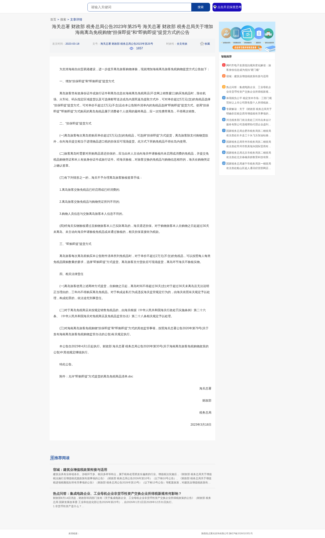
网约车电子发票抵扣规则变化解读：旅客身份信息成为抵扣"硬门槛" (248, 67)
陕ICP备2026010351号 (241, 533)
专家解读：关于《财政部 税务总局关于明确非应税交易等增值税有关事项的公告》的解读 (249, 111)
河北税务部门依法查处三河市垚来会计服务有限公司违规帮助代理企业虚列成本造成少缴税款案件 (248, 122)
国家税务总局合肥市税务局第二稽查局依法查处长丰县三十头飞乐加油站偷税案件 (248, 133)
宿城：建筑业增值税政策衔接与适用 (247, 76)
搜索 (201, 7)
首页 (53, 19)
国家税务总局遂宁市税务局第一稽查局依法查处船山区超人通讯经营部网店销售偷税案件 (248, 166)
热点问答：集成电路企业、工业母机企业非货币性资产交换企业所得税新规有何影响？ (248, 90)
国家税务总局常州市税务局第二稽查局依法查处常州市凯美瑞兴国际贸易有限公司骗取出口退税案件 (248, 144)
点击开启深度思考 (229, 7)
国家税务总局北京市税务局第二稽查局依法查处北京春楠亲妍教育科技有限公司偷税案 (248, 155)
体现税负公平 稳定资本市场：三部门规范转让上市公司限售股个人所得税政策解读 (249, 101)
